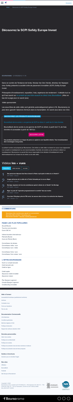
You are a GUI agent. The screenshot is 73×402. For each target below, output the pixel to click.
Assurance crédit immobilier (10, 274)
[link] (14, 297)
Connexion (69, 3)
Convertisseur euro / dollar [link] (10, 248)
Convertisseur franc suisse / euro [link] (12, 254)
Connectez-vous (26, 215)
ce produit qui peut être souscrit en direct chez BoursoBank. (39, 95)
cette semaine (16, 168)
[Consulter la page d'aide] (63, 3)
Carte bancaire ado (7, 265)
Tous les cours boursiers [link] (9, 228)
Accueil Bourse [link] (6, 226)
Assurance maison (7, 276)
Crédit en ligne (6, 267)
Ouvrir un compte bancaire (10, 263)
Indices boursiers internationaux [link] (11, 234)
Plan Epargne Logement (9, 280)
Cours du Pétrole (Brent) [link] (9, 239)
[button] (2, 2)
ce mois (25, 168)
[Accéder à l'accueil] (2, 7)
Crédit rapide (6, 271)
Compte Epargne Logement (10, 282)
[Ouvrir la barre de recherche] (61, 3)
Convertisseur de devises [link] (9, 243)
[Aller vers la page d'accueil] (5, 2)
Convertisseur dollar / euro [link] (10, 245)
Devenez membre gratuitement (28, 216)
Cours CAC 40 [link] (6, 230)
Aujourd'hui (6, 168)
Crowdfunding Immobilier (9, 285)
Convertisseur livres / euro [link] (10, 252)
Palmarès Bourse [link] (7, 237)
